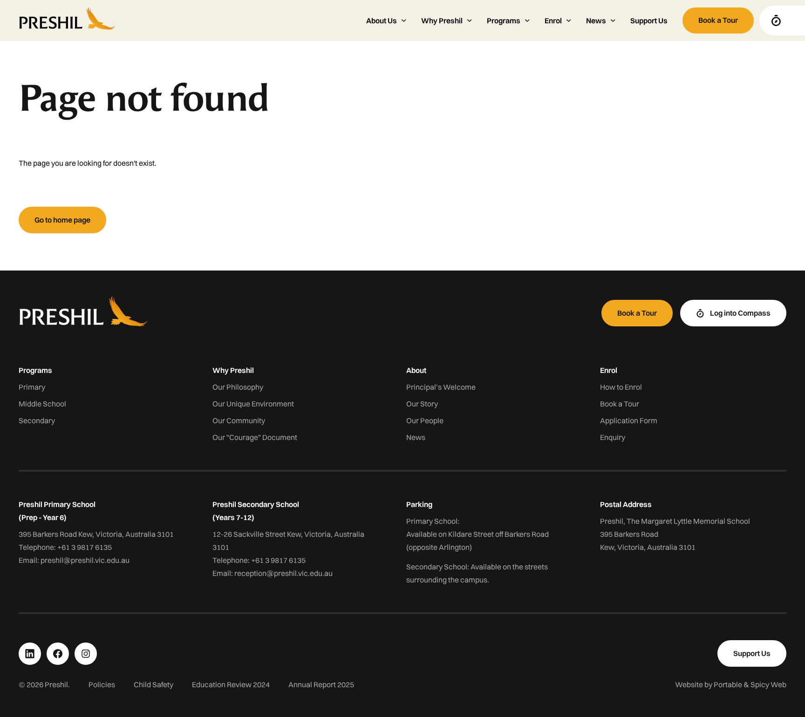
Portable (728, 684)
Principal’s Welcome (441, 387)
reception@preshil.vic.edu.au (283, 573)
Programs (35, 370)
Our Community (238, 420)
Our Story (422, 403)
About (416, 370)
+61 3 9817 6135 (84, 547)
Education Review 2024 (231, 684)
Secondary (37, 420)
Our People (424, 420)
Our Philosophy (237, 387)
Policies (102, 684)
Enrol (608, 370)
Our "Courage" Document (254, 437)
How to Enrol (621, 387)
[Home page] (185, 20)
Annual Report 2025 (321, 684)
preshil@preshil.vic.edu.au (85, 560)
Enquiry (612, 437)
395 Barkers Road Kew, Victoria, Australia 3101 (96, 534)
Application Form (628, 420)
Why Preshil (233, 370)
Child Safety (153, 684)
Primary (32, 387)
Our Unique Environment (253, 403)
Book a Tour (619, 403)
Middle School (42, 403)
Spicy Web (768, 684)
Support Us (649, 20)
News (415, 437)
